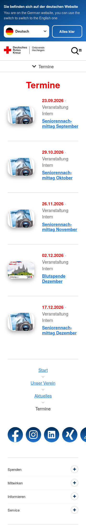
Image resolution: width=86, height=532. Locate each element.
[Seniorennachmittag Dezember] (21, 321)
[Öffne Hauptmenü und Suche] (76, 51)
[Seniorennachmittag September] (21, 115)
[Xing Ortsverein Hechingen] (69, 434)
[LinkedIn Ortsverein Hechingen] (51, 434)
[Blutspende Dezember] (21, 270)
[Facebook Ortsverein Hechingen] (15, 434)
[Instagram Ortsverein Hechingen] (33, 434)
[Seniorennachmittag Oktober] (21, 167)
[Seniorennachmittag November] (21, 218)
